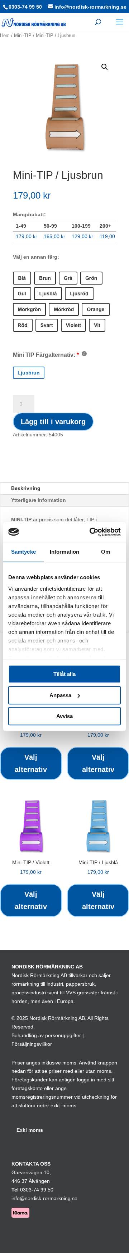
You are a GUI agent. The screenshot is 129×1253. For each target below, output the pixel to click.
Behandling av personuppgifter (46, 1035)
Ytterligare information (38, 500)
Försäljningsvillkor (31, 1044)
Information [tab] (64, 552)
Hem (5, 35)
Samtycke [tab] (23, 552)
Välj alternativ (31, 763)
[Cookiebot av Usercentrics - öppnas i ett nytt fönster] (91, 532)
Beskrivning (25, 488)
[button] (104, 66)
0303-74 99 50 (25, 7)
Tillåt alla (64, 674)
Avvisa (64, 716)
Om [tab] (105, 552)
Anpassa (60, 695)
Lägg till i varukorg (53, 422)
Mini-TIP (23, 35)
